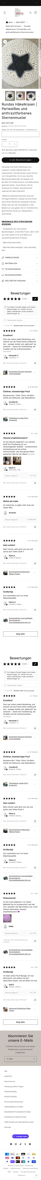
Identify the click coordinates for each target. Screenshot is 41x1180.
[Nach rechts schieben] (38, 96)
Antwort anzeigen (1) (11, 476)
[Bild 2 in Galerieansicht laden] (20, 95)
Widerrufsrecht (16, 1168)
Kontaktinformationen (28, 1172)
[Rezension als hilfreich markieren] (35, 363)
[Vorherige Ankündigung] (4, 3)
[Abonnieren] (34, 1059)
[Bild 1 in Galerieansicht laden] (10, 95)
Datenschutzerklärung (30, 1168)
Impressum (21, 1175)
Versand (4, 126)
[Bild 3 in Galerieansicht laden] (31, 95)
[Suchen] (30, 12)
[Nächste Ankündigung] (36, 3)
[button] (4, 12)
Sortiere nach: (19, 325)
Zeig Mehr (7, 351)
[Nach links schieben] (2, 96)
